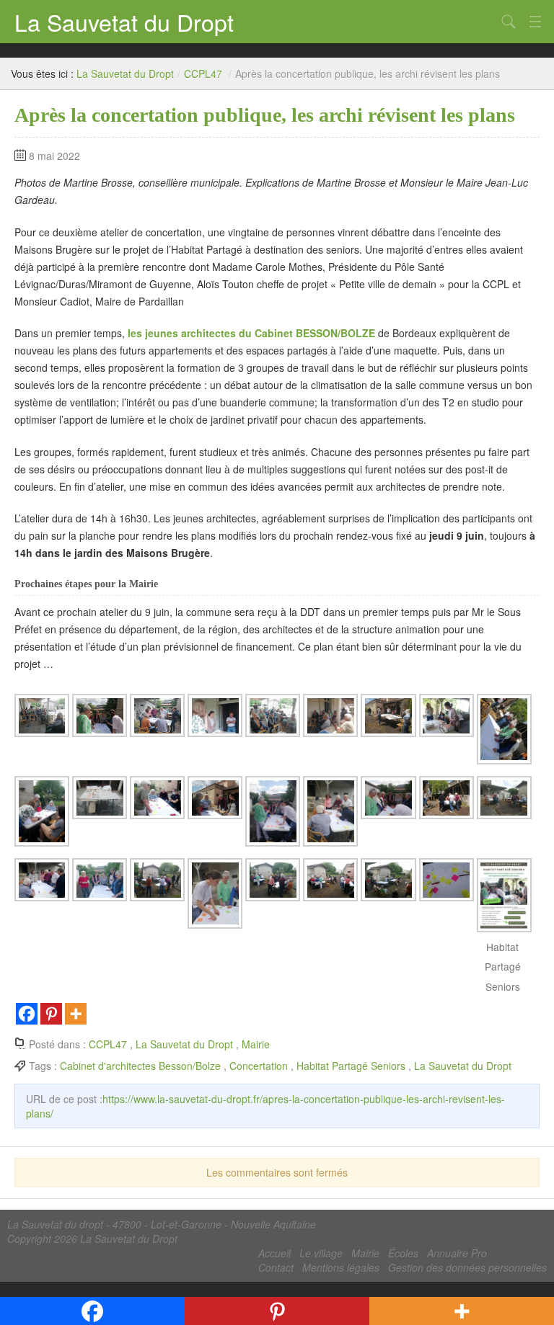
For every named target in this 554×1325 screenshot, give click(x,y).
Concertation (258, 1065)
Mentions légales (340, 1267)
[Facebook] (27, 1014)
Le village (321, 1253)
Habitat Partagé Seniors (350, 1065)
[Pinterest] (51, 1014)
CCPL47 (203, 73)
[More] (76, 1014)
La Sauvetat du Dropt (124, 21)
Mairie (256, 1044)
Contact (276, 1267)
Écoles (403, 1253)
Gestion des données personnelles (467, 1267)
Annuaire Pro (457, 1253)
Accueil (274, 1253)
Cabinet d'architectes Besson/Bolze (140, 1065)
